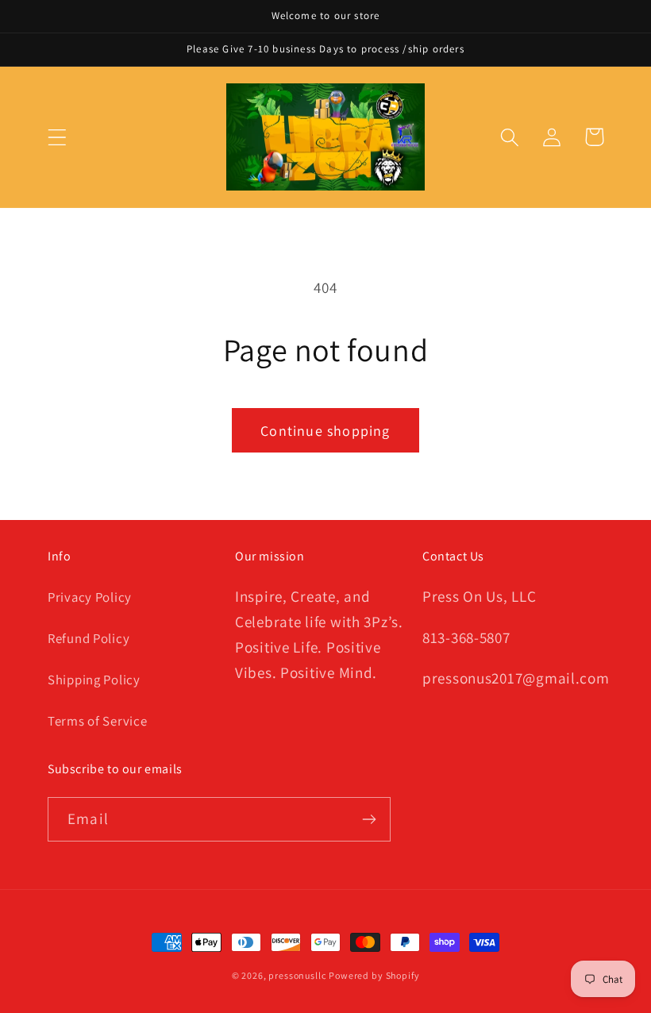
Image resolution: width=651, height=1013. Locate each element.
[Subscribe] (369, 819)
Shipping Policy (94, 679)
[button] (58, 137)
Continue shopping (325, 431)
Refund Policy (88, 638)
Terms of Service (98, 721)
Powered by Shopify (374, 975)
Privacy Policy (90, 597)
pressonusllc (297, 975)
